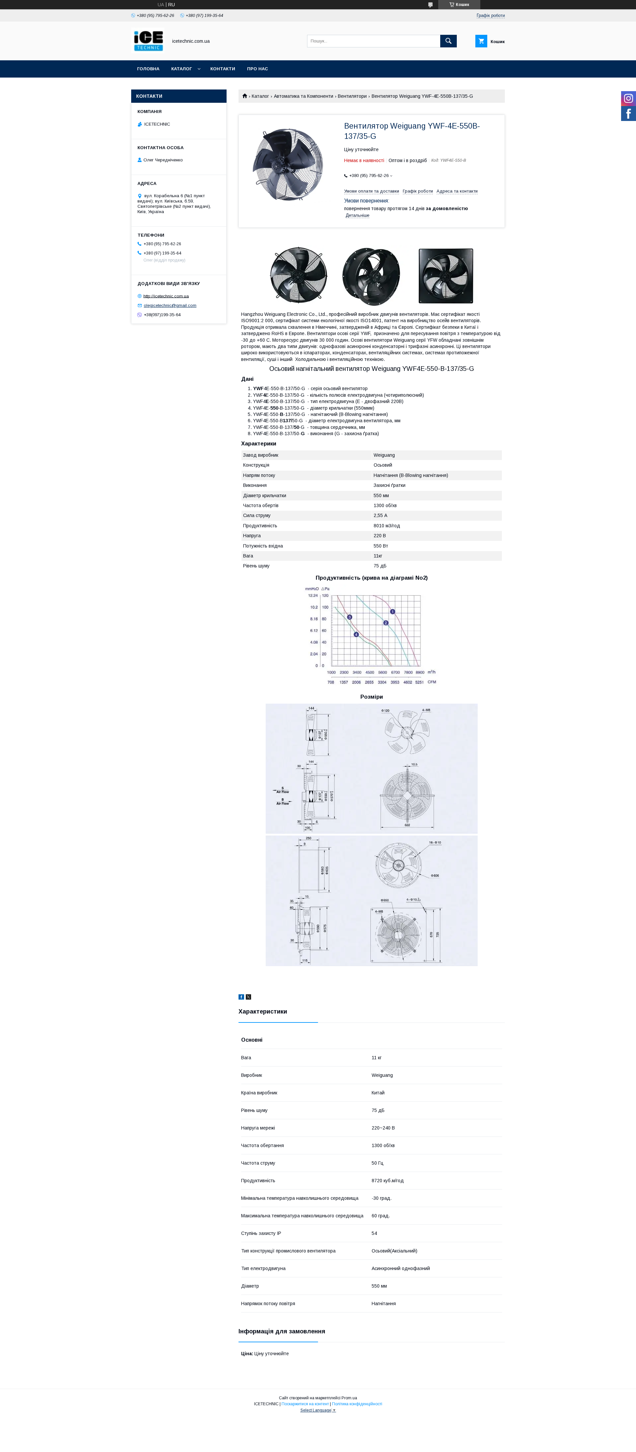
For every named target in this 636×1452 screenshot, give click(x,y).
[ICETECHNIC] (147, 51)
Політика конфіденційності (357, 1404)
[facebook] (241, 998)
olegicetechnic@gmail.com (170, 305)
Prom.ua (349, 1398)
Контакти (222, 68)
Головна (148, 68)
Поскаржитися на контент (305, 1404)
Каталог (181, 68)
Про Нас (257, 68)
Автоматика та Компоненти (303, 96)
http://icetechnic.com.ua (166, 295)
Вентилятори (352, 96)
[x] (248, 998)
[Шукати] (448, 41)
